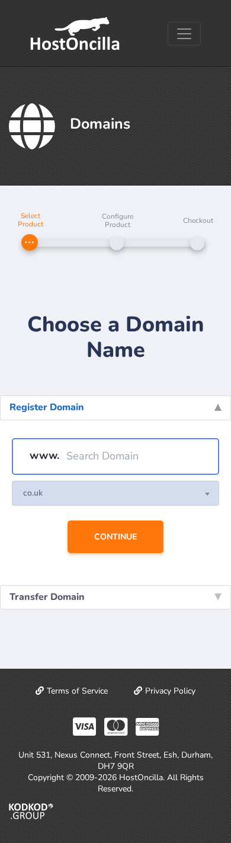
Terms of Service (77, 691)
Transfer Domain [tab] (47, 596)
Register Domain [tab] (46, 407)
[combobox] (115, 493)
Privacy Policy (170, 691)
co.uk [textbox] (33, 493)
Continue (115, 536)
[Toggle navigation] (184, 34)
